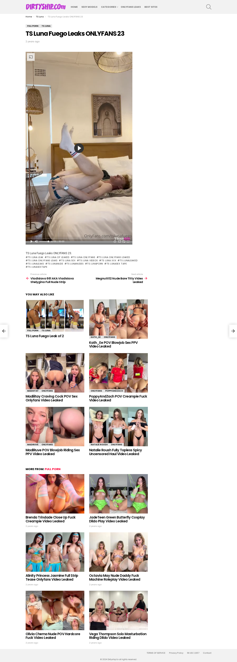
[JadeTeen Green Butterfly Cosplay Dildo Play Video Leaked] (118, 494)
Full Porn (32, 330)
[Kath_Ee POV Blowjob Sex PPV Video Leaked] (118, 319)
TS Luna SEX (68, 260)
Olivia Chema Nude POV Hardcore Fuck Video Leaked (53, 636)
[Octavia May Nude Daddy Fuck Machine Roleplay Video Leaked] (118, 552)
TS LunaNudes (75, 263)
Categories (108, 7)
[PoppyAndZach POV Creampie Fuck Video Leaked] (118, 373)
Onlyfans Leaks (131, 7)
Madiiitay (32, 390)
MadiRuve (32, 444)
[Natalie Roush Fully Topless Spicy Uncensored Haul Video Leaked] (118, 426)
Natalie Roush (99, 444)
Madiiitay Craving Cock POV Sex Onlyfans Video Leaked (51, 398)
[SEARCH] (208, 7)
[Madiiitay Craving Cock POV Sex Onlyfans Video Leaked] (55, 373)
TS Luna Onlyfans (84, 257)
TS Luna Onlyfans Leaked (114, 257)
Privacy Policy (176, 653)
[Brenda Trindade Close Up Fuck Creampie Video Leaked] (55, 494)
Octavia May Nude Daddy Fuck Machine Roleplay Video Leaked (114, 577)
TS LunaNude (55, 263)
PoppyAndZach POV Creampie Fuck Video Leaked (118, 398)
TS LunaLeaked (129, 260)
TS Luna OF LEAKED (58, 257)
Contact (207, 653)
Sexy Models (89, 7)
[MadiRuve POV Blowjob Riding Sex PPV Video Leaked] (55, 426)
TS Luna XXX (108, 260)
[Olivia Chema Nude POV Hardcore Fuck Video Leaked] (55, 610)
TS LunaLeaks (36, 263)
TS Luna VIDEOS (88, 260)
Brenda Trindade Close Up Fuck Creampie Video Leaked (51, 519)
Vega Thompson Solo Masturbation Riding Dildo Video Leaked (118, 636)
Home (74, 7)
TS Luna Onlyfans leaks (43, 260)
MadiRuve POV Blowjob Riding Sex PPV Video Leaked (53, 452)
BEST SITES (150, 7)
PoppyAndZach (114, 390)
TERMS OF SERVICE (156, 653)
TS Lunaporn (95, 263)
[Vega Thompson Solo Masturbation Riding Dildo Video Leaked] (118, 610)
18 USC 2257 (193, 653)
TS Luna (46, 330)
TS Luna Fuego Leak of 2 (45, 336)
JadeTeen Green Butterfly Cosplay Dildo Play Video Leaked (117, 519)
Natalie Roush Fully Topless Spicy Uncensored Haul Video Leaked (115, 452)
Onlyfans (109, 337)
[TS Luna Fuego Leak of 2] (55, 315)
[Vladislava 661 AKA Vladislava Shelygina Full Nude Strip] (4, 331)
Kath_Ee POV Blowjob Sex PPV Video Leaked (113, 344)
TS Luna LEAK (35, 257)
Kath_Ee (96, 337)
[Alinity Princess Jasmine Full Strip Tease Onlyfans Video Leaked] (55, 552)
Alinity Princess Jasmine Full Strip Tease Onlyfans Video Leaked (52, 577)
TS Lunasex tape (117, 263)
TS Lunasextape (37, 267)
